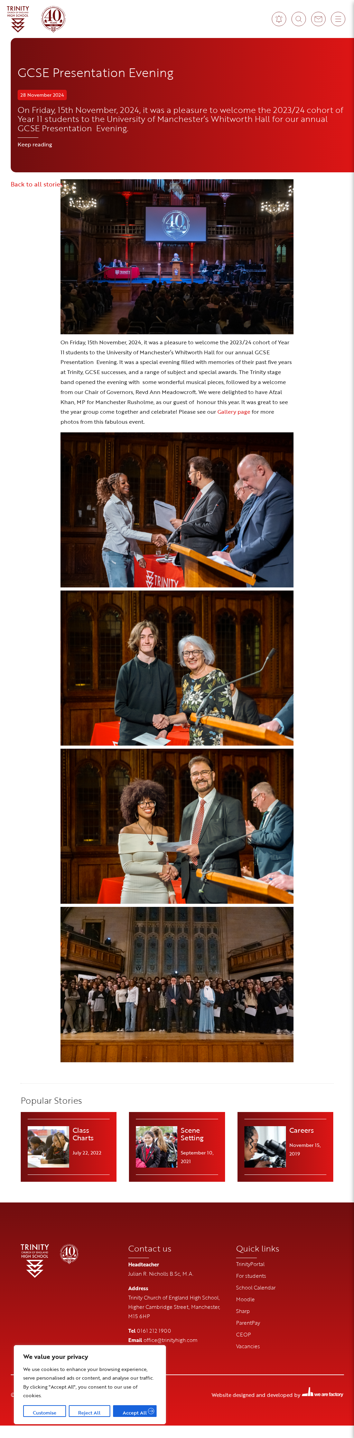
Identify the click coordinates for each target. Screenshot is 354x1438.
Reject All (89, 1412)
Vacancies (248, 1346)
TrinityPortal (250, 1264)
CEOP (243, 1334)
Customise (44, 1412)
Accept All (135, 1412)
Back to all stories (37, 184)
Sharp (243, 1311)
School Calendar (256, 1287)
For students (251, 1275)
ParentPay (248, 1322)
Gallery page (233, 412)
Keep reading (35, 144)
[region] (90, 1384)
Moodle (245, 1299)
